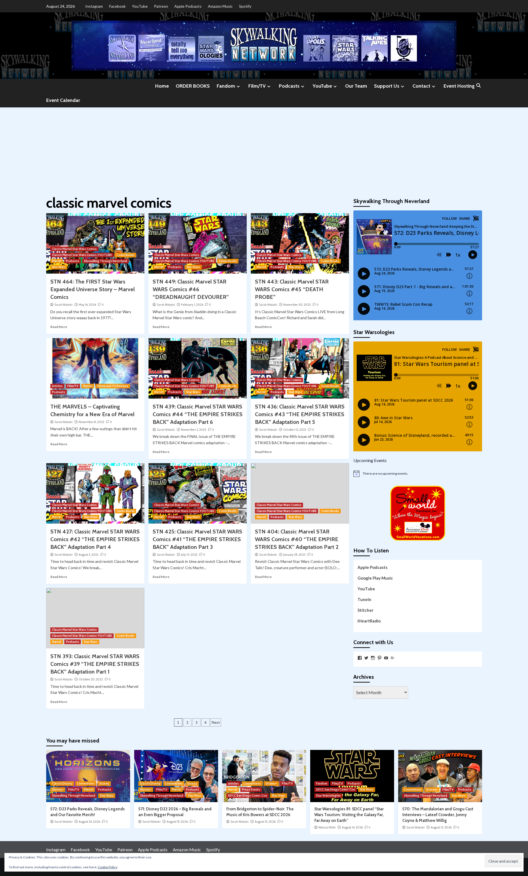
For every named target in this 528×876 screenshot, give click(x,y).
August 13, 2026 (441, 827)
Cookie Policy (107, 867)
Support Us (386, 86)
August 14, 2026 (352, 827)
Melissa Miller (327, 827)
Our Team (356, 86)
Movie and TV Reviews (112, 386)
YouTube (140, 6)
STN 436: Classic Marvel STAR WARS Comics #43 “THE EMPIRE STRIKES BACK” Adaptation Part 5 (300, 414)
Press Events (251, 789)
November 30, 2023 (297, 305)
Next (216, 722)
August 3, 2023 (88, 555)
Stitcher (365, 610)
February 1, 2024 (192, 305)
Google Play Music (375, 577)
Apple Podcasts (188, 6)
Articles (57, 386)
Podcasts (289, 86)
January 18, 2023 (294, 555)
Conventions (86, 783)
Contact (421, 86)
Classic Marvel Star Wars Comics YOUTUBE (82, 255)
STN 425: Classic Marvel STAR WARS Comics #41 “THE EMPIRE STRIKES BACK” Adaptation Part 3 (197, 539)
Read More (58, 327)
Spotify (245, 6)
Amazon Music (220, 6)
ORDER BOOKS (193, 86)
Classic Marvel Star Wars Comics (74, 249)
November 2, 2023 (193, 430)
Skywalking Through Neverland (105, 261)
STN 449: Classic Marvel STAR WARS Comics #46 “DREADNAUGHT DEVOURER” (191, 289)
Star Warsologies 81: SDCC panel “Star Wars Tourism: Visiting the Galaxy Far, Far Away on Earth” (349, 815)
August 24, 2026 (89, 822)
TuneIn (364, 599)
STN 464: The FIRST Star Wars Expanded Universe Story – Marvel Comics (92, 289)
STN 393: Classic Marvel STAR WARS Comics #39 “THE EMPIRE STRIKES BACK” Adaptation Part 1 (94, 664)
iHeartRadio (369, 620)
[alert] (417, 473)
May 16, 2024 (87, 305)
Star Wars (59, 267)
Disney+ (58, 789)
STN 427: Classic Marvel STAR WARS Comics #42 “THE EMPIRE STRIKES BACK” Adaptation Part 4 (95, 539)
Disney (104, 783)
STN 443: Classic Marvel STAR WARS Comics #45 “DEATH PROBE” (292, 289)
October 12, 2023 (294, 430)
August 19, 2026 (177, 822)
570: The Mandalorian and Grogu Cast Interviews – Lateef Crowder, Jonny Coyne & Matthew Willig (437, 815)
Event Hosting (459, 86)
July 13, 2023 (189, 555)
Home (162, 86)
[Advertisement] (264, 148)
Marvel (56, 261)
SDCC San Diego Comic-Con (247, 795)
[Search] (478, 86)
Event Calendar (63, 100)
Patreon (161, 6)
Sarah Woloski (63, 305)
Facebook (117, 6)
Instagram (94, 6)
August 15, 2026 (265, 822)
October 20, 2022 (91, 679)
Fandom (226, 86)
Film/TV (257, 86)
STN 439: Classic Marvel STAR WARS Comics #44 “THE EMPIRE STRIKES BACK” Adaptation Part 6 (198, 414)
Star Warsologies (328, 795)
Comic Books (125, 255)
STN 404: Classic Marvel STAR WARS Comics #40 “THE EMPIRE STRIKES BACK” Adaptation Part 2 (297, 539)
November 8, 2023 (91, 422)
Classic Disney (62, 783)
